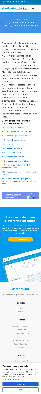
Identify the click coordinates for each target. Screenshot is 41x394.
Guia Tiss (20, 347)
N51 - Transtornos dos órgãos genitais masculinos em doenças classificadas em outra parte (19, 181)
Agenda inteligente (20, 326)
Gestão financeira (20, 344)
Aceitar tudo (21, 384)
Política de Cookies (14, 379)
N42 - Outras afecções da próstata (15, 136)
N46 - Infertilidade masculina (12, 152)
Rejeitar (20, 390)
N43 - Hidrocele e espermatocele (14, 140)
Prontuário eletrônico (20, 333)
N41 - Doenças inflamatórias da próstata (17, 132)
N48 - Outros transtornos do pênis (15, 161)
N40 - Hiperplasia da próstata (13, 127)
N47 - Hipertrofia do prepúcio (13, 157)
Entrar (20, 312)
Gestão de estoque (20, 340)
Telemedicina (20, 337)
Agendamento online (20, 330)
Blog (20, 308)
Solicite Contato (20, 239)
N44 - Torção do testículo (11, 144)
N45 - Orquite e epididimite (12, 148)
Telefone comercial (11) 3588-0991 (20, 362)
